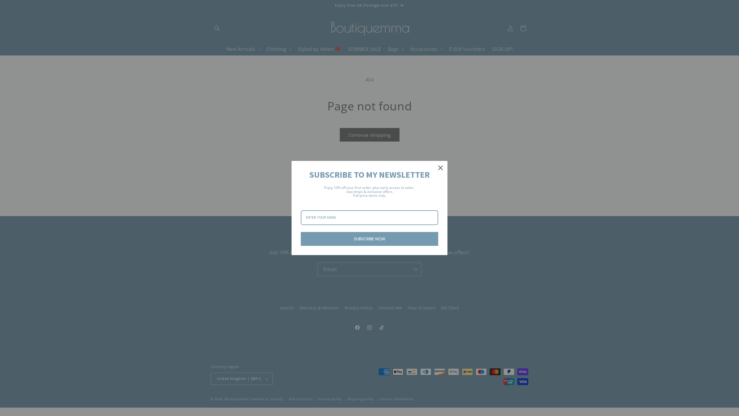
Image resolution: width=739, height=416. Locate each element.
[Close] (440, 168)
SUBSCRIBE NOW (369, 239)
